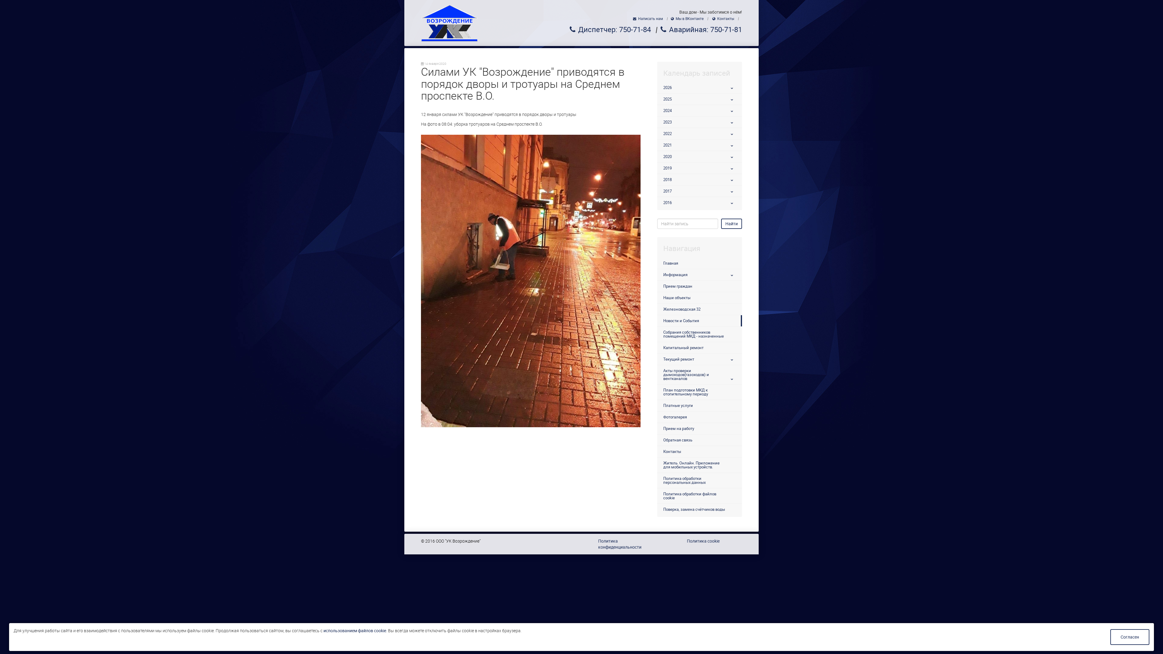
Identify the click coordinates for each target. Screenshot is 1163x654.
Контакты (725, 19)
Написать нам (650, 19)
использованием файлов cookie (354, 630)
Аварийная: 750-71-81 (705, 29)
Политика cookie (703, 541)
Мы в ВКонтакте (690, 19)
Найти (731, 223)
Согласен (1130, 637)
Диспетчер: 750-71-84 (614, 29)
